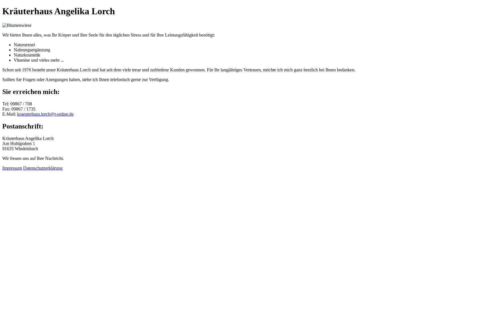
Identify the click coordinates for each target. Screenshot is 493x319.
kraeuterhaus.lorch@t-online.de (45, 114)
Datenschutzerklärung (42, 168)
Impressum (12, 168)
